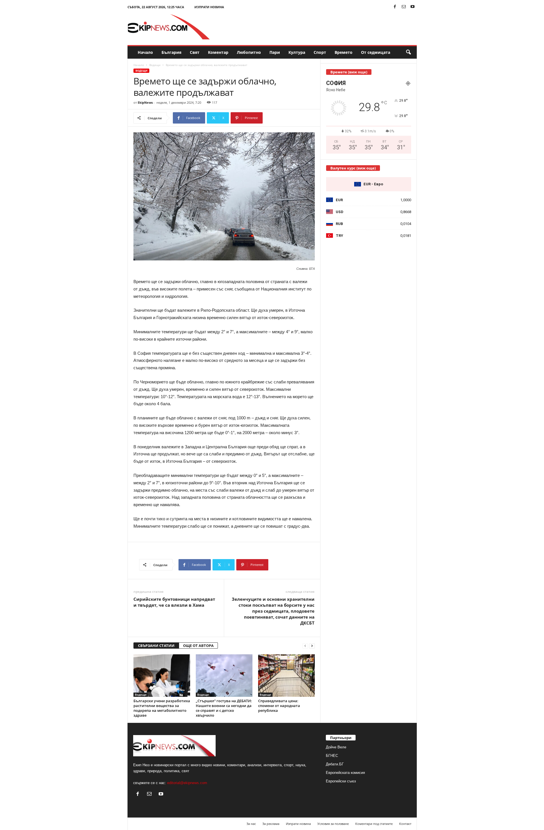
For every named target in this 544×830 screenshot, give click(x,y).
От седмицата (375, 52)
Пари (274, 52)
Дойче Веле (336, 747)
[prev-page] (305, 646)
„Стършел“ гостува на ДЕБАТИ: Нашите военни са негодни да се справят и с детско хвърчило (224, 708)
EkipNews (145, 102)
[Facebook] (395, 7)
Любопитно (249, 52)
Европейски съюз (341, 781)
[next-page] (312, 646)
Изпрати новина (209, 7)
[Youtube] (412, 7)
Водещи (154, 65)
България (171, 52)
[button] (408, 52)
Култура (296, 52)
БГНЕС (332, 755)
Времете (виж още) (348, 72)
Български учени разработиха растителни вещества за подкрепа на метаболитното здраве (161, 708)
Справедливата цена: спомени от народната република (279, 705)
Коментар (218, 52)
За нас (251, 823)
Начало (145, 52)
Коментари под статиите (374, 823)
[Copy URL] (281, 118)
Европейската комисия (345, 772)
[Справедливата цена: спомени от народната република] (286, 675)
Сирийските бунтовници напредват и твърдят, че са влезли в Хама (174, 602)
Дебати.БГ (335, 764)
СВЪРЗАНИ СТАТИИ (156, 645)
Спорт (320, 52)
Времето (343, 52)
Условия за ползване (333, 823)
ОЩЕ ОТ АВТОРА (198, 645)
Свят (194, 52)
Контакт (405, 823)
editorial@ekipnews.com (187, 783)
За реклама (270, 823)
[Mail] (403, 7)
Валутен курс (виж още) (353, 168)
